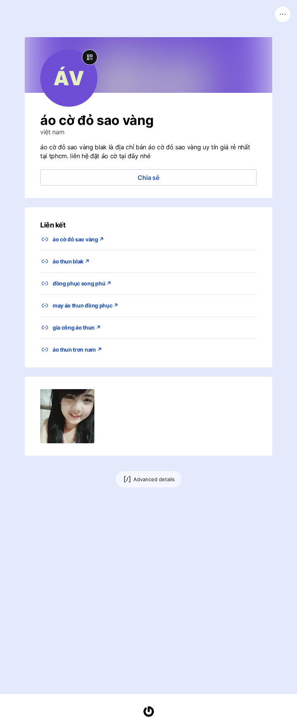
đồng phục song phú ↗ (82, 283)
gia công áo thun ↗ (77, 327)
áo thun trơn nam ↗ (77, 349)
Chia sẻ (148, 177)
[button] (67, 416)
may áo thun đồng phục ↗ (85, 305)
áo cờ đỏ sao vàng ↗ (78, 239)
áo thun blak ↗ (71, 261)
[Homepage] (148, 711)
